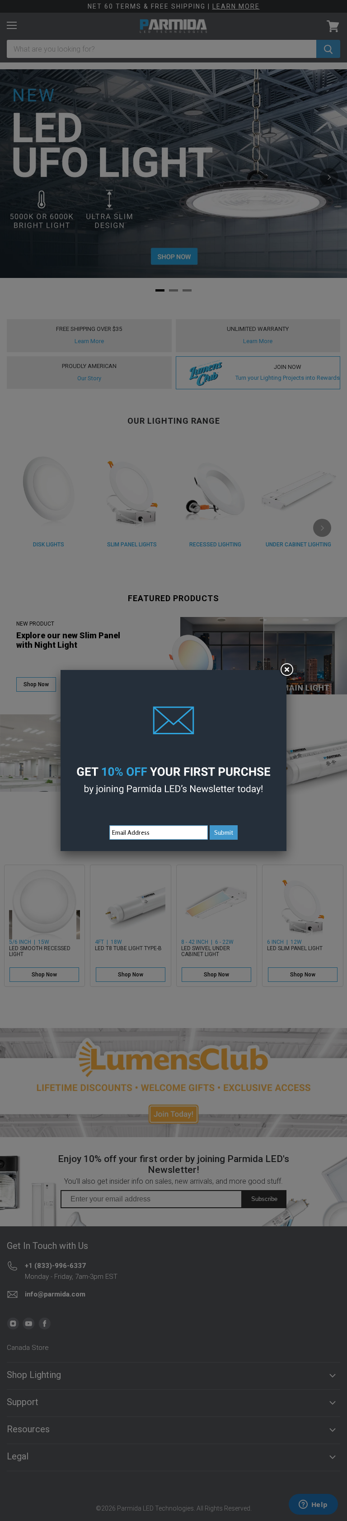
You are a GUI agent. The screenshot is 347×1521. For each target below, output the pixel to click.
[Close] (286, 670)
